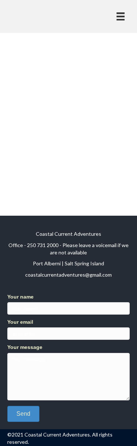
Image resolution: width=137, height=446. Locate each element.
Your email (20, 322)
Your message (24, 347)
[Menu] (120, 16)
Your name (20, 297)
